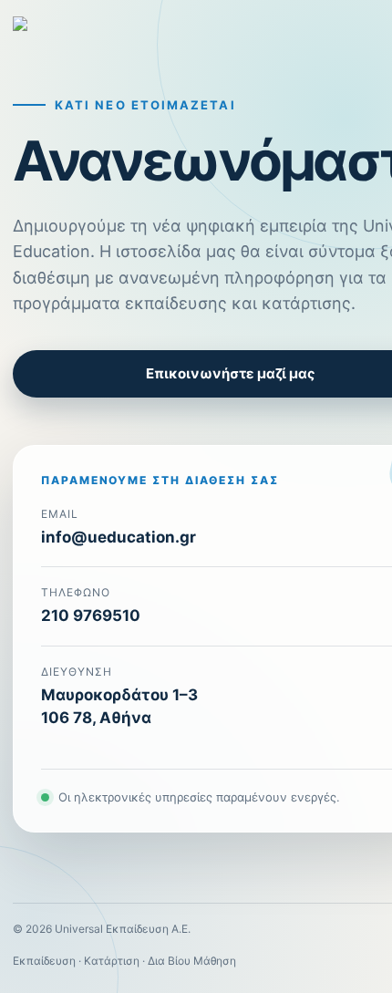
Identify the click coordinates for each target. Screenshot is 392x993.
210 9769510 (90, 615)
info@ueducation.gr (118, 537)
